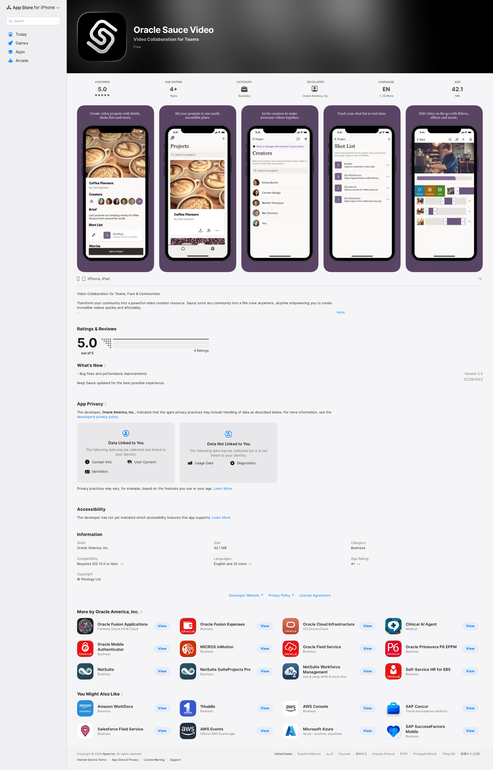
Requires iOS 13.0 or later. (98, 564)
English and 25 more (230, 564)
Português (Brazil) (425, 754)
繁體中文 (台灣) (470, 754)
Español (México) (309, 754)
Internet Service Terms (92, 759)
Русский (344, 754)
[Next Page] (487, 189)
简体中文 (361, 754)
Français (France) (383, 754)
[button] (33, 34)
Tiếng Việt (448, 754)
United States (283, 754)
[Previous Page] (71, 189)
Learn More (223, 488)
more (341, 312)
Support (175, 759)
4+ (353, 564)
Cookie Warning (154, 759)
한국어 (404, 754)
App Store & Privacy (125, 759)
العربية (329, 754)
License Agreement (315, 595)
